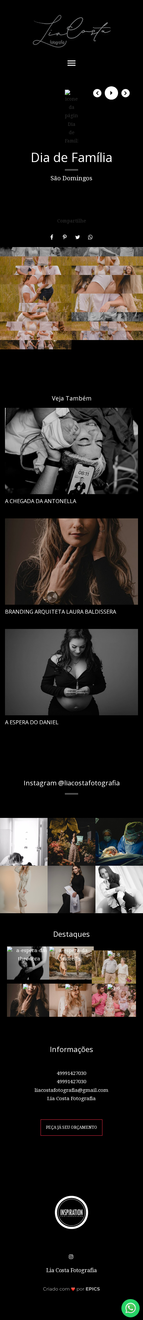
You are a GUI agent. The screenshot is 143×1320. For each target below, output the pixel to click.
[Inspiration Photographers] (71, 1212)
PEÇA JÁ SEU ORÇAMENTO (71, 1127)
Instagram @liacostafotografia (72, 782)
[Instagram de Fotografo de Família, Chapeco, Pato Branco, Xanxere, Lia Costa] (71, 1255)
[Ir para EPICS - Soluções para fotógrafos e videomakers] (71, 1288)
